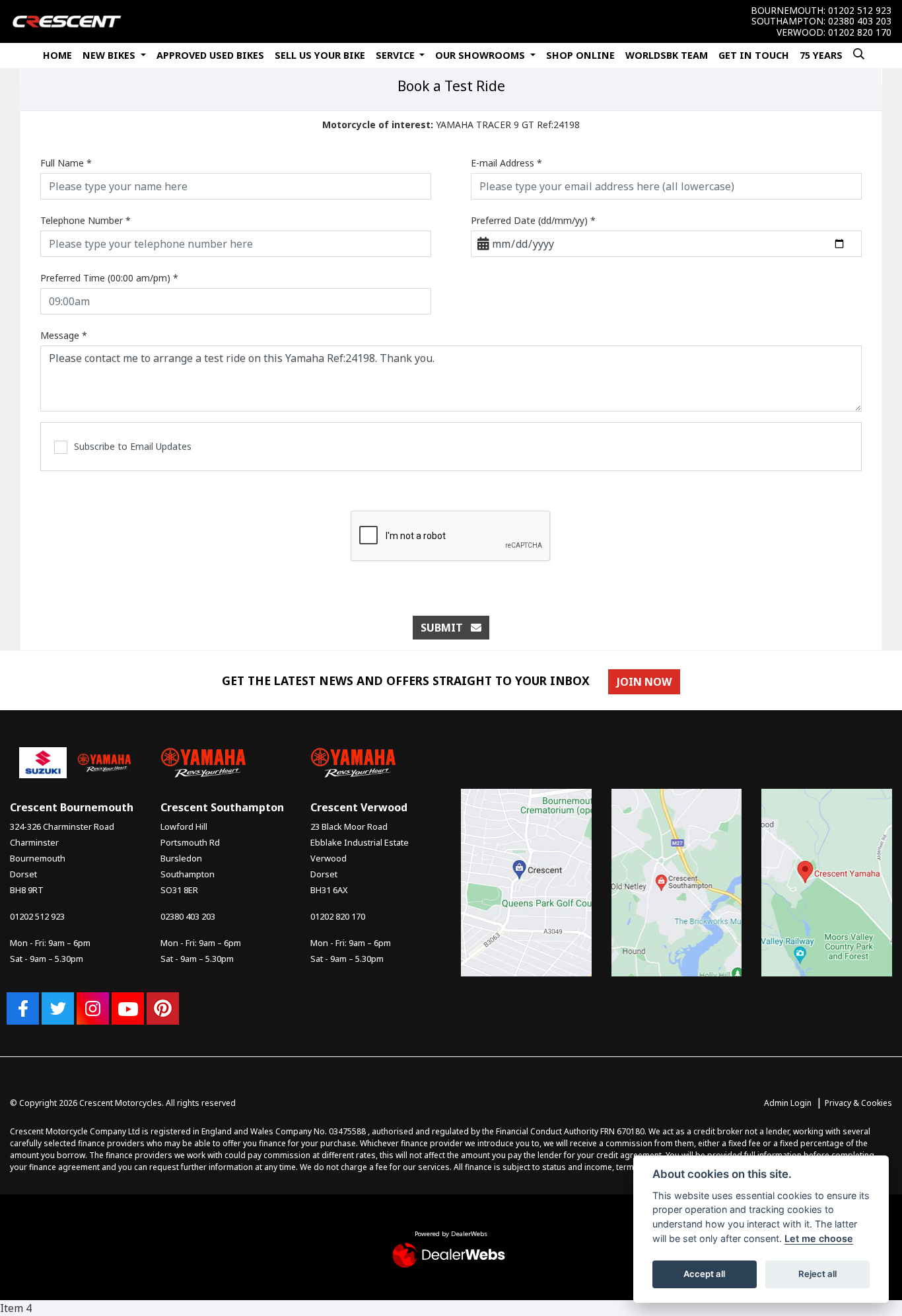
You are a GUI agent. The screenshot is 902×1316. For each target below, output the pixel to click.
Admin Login (788, 1103)
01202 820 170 (859, 32)
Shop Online (580, 55)
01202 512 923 (859, 10)
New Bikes (110, 55)
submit (446, 627)
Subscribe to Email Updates (132, 446)
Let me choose (818, 1238)
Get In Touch (753, 55)
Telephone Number (85, 220)
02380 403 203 (859, 21)
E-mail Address (506, 163)
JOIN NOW (644, 682)
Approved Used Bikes (210, 55)
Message (63, 335)
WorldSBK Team (666, 55)
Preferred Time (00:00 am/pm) (109, 278)
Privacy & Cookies (858, 1103)
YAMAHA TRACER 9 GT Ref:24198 (451, 124)
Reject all (817, 1273)
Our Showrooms (481, 55)
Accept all (704, 1273)
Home (57, 55)
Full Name (66, 163)
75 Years (821, 55)
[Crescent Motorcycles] (67, 20)
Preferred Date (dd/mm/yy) (533, 220)
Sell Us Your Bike (320, 55)
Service (396, 55)
